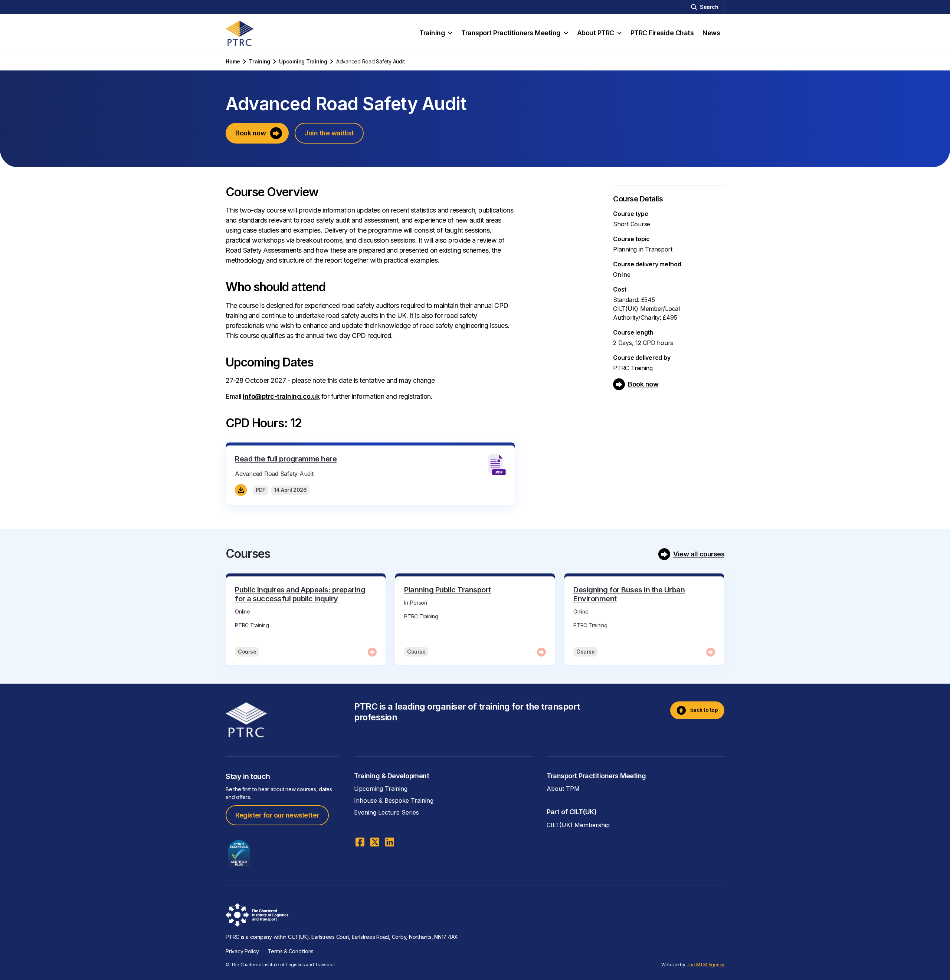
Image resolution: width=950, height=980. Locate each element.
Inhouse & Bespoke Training (393, 800)
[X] (375, 842)
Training (259, 61)
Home (233, 61)
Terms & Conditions (291, 951)
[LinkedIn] (390, 842)
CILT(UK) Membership (578, 825)
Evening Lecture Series (386, 812)
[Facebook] (360, 842)
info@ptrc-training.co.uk (281, 396)
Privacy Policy (242, 951)
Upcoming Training (303, 61)
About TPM (563, 788)
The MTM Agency (706, 964)
